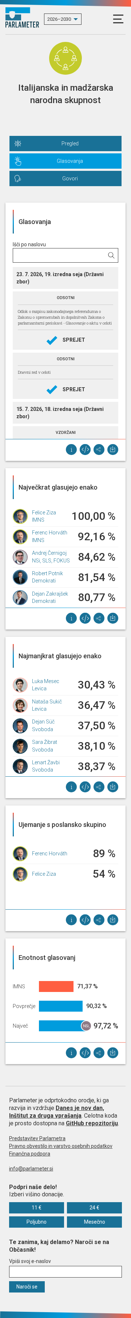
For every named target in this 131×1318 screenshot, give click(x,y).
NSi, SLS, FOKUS (51, 561)
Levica (39, 688)
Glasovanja (70, 161)
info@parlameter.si (31, 1169)
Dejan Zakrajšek (50, 594)
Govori (70, 178)
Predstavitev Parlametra (37, 1138)
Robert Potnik (47, 573)
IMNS (38, 520)
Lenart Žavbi (46, 762)
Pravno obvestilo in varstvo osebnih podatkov (60, 1146)
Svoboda (42, 729)
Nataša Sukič (47, 702)
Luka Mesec (45, 681)
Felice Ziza (44, 512)
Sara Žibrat (44, 742)
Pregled (70, 143)
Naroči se (26, 1287)
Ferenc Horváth (49, 533)
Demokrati (44, 581)
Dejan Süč (43, 722)
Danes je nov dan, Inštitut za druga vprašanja (56, 1112)
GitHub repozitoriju (92, 1123)
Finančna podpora (29, 1154)
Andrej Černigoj (49, 553)
